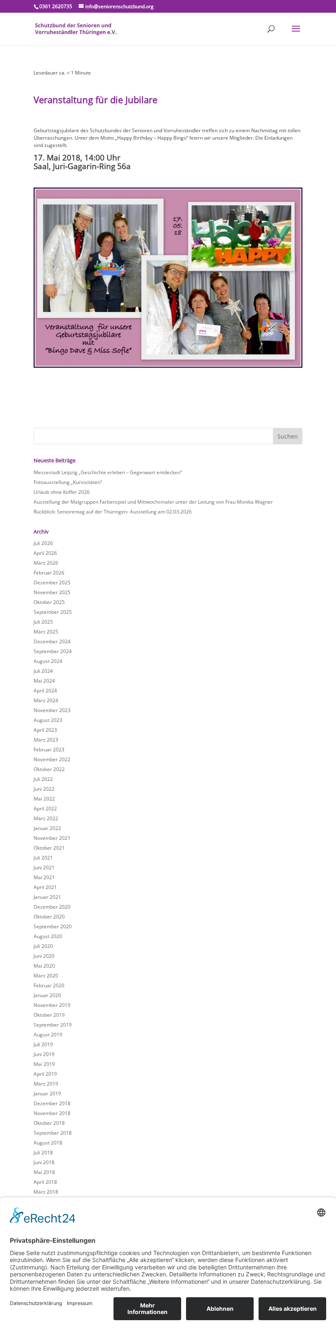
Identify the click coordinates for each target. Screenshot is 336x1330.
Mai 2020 (44, 965)
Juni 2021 (44, 867)
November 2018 (52, 1113)
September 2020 (53, 926)
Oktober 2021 (49, 847)
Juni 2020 (44, 955)
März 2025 (46, 631)
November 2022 (52, 759)
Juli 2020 (43, 946)
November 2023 (52, 710)
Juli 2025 (43, 621)
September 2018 (53, 1132)
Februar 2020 (49, 985)
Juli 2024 (43, 670)
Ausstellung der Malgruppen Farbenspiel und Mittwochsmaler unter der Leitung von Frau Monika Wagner (153, 501)
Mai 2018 (44, 1172)
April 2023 (45, 729)
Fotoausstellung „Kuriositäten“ (68, 482)
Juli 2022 (43, 779)
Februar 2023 (49, 749)
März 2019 (46, 1083)
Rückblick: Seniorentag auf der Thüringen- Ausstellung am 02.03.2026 (113, 511)
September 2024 (53, 651)
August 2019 (48, 1034)
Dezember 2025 (52, 582)
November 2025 (52, 592)
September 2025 (53, 611)
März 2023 (46, 739)
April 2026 (45, 553)
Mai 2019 (44, 1064)
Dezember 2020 (52, 906)
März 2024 (46, 700)
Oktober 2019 (49, 1014)
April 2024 (45, 690)
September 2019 (53, 1024)
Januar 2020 (47, 995)
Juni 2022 (44, 788)
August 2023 (48, 720)
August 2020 (48, 936)
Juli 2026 (43, 543)
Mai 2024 (44, 680)
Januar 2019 (47, 1093)
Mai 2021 (44, 877)
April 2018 (45, 1181)
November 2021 (52, 838)
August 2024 (48, 661)
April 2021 (45, 887)
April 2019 (45, 1073)
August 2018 (48, 1142)
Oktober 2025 (49, 602)
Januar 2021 (47, 896)
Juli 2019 (43, 1044)
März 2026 (46, 562)
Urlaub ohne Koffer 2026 (62, 492)
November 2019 (52, 1005)
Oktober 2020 (49, 916)
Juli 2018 (43, 1152)
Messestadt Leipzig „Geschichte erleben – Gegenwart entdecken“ (108, 472)
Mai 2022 (44, 798)
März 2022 (46, 818)
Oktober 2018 (49, 1123)
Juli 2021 (43, 857)
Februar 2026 (49, 572)
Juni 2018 (44, 1162)
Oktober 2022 (49, 769)
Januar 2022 (47, 828)
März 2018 (46, 1191)
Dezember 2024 (52, 641)
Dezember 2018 (52, 1103)
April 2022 (45, 808)
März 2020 (46, 975)
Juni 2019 (44, 1054)
